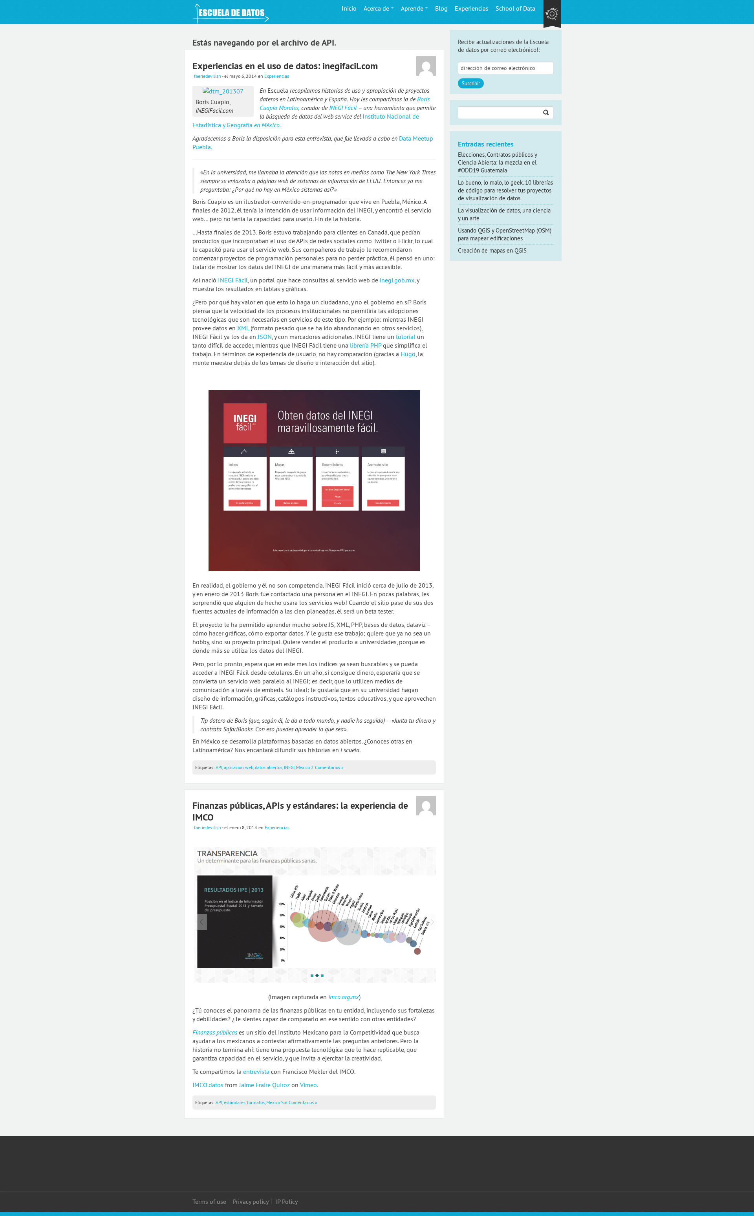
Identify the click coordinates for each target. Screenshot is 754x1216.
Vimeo (308, 1085)
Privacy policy (251, 1201)
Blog (441, 8)
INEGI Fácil (343, 108)
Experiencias (472, 8)
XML (243, 328)
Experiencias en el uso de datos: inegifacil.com (285, 66)
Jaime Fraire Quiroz (264, 1085)
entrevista (256, 1071)
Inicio (349, 8)
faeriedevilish (207, 76)
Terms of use (209, 1201)
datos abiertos (268, 767)
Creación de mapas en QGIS (492, 250)
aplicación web (238, 767)
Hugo (408, 354)
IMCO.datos (207, 1085)
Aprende (412, 8)
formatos (256, 1102)
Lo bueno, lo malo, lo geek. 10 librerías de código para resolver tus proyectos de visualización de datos (505, 190)
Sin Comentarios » (299, 1102)
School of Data (515, 8)
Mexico (303, 767)
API (219, 767)
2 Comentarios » (327, 767)
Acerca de (376, 8)
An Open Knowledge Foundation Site (552, 14)
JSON (265, 337)
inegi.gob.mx (397, 280)
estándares (234, 1102)
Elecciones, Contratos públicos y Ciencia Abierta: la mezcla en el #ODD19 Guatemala (497, 162)
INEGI (289, 767)
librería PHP (365, 345)
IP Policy (286, 1201)
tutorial (405, 337)
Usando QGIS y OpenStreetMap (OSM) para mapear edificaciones (504, 234)
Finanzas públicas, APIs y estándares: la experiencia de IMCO (300, 811)
